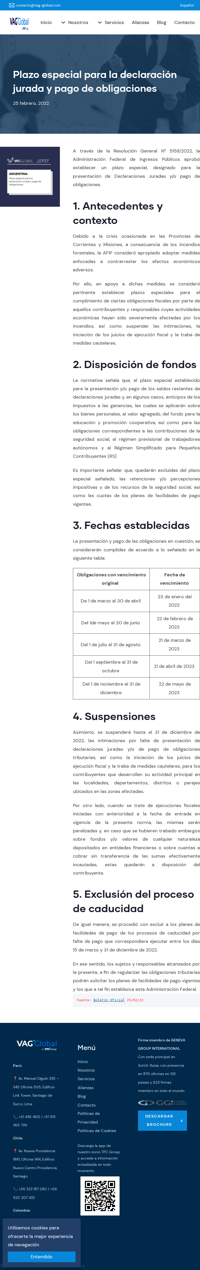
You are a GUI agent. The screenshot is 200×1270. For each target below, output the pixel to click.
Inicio (46, 22)
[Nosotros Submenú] (63, 22)
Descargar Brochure (159, 1121)
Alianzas (140, 22)
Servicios (114, 22)
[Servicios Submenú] (99, 22)
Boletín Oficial (109, 1000)
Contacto (184, 22)
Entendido (42, 1257)
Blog (161, 22)
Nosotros (78, 22)
